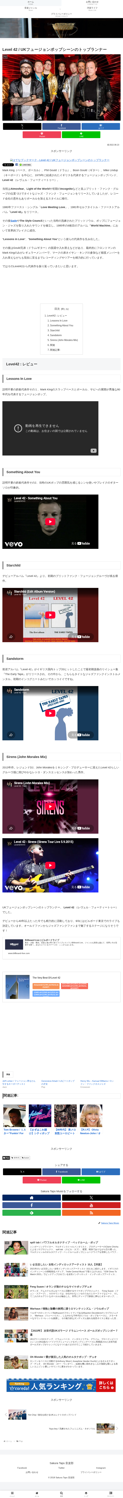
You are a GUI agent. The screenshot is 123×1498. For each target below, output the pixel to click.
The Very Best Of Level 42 (46, 977)
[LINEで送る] (25, 164)
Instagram (101, 1468)
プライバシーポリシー (91, 1472)
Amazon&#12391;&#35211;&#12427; (46, 986)
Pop (7, 1158)
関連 (52, 345)
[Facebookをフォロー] (31, 1205)
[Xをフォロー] (91, 1198)
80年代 (17, 1158)
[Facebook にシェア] (16, 164)
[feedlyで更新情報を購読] (31, 1213)
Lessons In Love (59, 320)
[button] (61, 87)
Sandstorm (56, 335)
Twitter (61, 1468)
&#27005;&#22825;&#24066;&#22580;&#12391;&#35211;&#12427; (74, 986)
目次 (57, 308)
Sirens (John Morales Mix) (64, 340)
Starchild (55, 330)
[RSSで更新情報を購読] (91, 1213)
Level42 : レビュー (57, 315)
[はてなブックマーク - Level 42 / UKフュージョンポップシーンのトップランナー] (60, 160)
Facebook (22, 1468)
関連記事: (55, 349)
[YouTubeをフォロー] (91, 1205)
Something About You (61, 325)
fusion (26, 1158)
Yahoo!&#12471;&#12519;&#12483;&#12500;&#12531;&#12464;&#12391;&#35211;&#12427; (46, 994)
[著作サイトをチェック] (31, 1198)
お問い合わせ (32, 1472)
